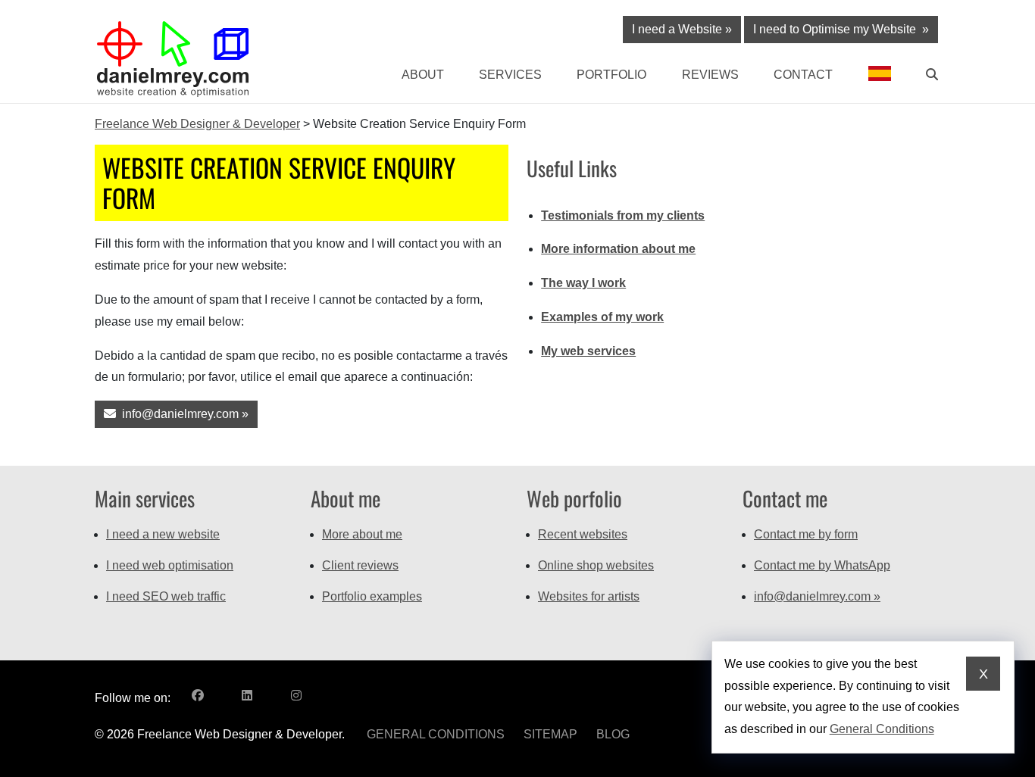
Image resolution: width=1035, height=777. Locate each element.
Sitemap (550, 734)
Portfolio (611, 74)
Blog (613, 734)
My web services (588, 351)
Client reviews (360, 565)
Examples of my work (602, 316)
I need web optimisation (169, 565)
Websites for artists (588, 596)
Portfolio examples (372, 596)
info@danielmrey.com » (182, 413)
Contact (803, 74)
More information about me (618, 248)
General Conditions (436, 734)
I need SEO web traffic (166, 596)
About (422, 74)
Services (510, 74)
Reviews (710, 74)
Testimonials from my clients (623, 215)
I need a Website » (682, 29)
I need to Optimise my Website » (841, 29)
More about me (362, 534)
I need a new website (163, 534)
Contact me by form (806, 534)
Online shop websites (596, 565)
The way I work (583, 282)
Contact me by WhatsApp (822, 565)
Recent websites (582, 534)
